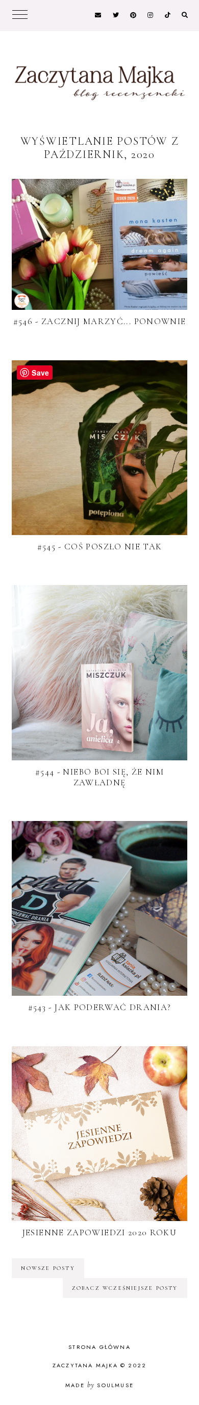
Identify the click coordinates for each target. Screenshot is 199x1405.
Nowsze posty (47, 1268)
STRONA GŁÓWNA (99, 1347)
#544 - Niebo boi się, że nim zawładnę (99, 777)
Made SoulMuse (99, 1385)
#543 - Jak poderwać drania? (99, 1007)
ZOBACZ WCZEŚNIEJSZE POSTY (125, 1288)
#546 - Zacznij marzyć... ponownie (99, 321)
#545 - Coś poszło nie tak (99, 546)
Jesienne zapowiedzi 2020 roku (99, 1232)
